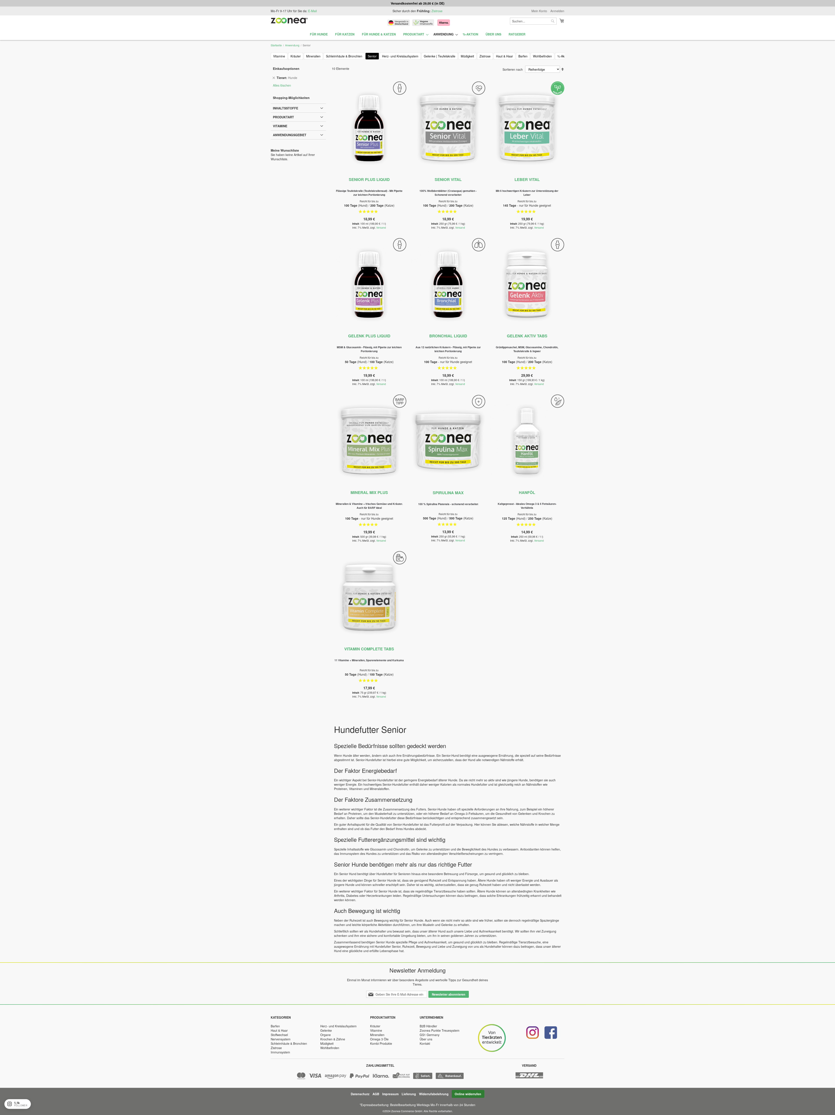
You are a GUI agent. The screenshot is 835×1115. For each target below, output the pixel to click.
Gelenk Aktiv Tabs (527, 336)
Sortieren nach (513, 69)
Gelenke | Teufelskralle (439, 56)
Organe (325, 1035)
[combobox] (533, 21)
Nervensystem (281, 1039)
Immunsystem (280, 1052)
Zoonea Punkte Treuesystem (439, 1030)
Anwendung (292, 45)
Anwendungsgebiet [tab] (289, 135)
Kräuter (296, 56)
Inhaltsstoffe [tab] (285, 108)
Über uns (426, 1039)
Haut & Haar (504, 56)
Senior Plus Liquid (369, 179)
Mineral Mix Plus (369, 492)
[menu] (417, 34)
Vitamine (279, 56)
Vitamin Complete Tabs (369, 649)
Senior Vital (448, 179)
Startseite (276, 45)
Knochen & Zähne (332, 1039)
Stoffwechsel (279, 1035)
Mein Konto (539, 11)
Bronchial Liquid (448, 336)
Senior (372, 56)
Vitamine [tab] (280, 126)
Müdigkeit (467, 56)
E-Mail (312, 11)
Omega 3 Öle (379, 1039)
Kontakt (425, 1043)
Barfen (523, 56)
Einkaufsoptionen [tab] (286, 68)
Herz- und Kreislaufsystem (400, 56)
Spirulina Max (448, 493)
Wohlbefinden (542, 56)
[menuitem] (318, 34)
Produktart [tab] (283, 117)
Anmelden (557, 11)
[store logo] (289, 21)
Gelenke (326, 1030)
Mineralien (313, 56)
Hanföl (527, 492)
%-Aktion (563, 56)
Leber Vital (527, 179)
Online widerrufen (468, 1094)
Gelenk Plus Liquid (369, 336)
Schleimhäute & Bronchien (344, 56)
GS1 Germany (429, 1035)
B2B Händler (428, 1026)
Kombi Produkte (381, 1043)
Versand (381, 227)
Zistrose (437, 11)
